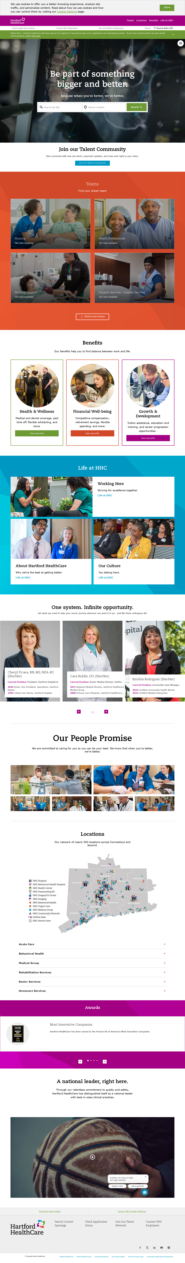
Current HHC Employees (67, 28)
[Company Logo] (18, 20)
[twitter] (147, 1247)
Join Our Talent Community (111, 28)
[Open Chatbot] (144, 1192)
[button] (92, 317)
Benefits (153, 21)
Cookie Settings (67, 11)
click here (36, 36)
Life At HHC (167, 21)
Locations (141, 21)
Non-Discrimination (118, 1257)
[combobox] (59, 107)
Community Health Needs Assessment (160, 1257)
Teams (130, 21)
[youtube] (161, 1247)
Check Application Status (23, 28)
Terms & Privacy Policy (136, 1257)
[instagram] (168, 1247)
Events (148, 28)
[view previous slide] (79, 712)
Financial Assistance (102, 1257)
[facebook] (140, 1247)
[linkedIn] (154, 1247)
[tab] (88, 1060)
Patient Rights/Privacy (84, 1257)
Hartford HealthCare (66, 1257)
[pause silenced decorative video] (180, 43)
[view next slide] (106, 712)
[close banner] (173, 34)
